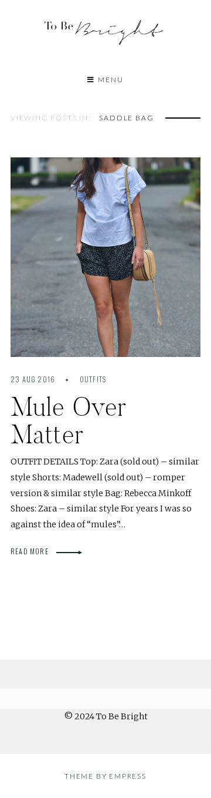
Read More (30, 551)
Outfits (93, 379)
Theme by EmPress (105, 776)
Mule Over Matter (69, 420)
